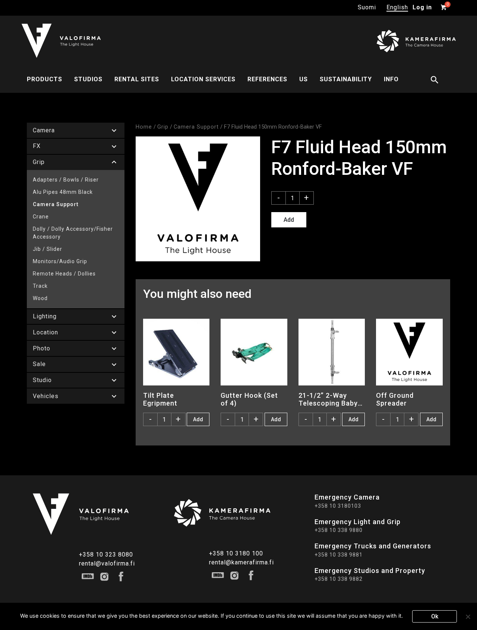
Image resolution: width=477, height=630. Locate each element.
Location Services (203, 79)
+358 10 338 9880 (339, 530)
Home (144, 126)
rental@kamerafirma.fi (241, 562)
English (397, 7)
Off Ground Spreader (395, 399)
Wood (40, 298)
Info (391, 79)
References (267, 79)
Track (40, 286)
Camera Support (56, 204)
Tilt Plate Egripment (160, 399)
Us (303, 79)
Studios (88, 79)
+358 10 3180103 (338, 506)
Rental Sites (136, 79)
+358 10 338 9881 (339, 555)
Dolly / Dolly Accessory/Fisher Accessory (73, 233)
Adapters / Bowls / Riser (66, 180)
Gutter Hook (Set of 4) (249, 399)
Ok (434, 616)
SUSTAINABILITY (346, 79)
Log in (422, 7)
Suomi (367, 7)
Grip (162, 126)
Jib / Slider (47, 249)
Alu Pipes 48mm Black (63, 192)
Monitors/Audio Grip (60, 261)
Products (44, 79)
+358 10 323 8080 (106, 554)
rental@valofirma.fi (107, 563)
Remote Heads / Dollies (64, 274)
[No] (467, 616)
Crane (41, 217)
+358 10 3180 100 (236, 553)
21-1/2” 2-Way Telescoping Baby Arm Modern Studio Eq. (331, 399)
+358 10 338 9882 (339, 579)
